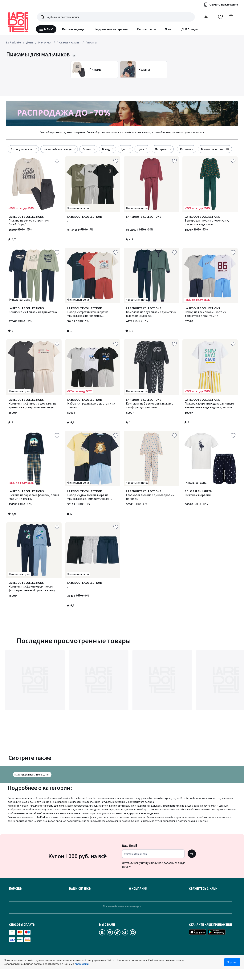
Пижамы (91, 42)
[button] (231, 17)
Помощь (15, 888)
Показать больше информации (122, 906)
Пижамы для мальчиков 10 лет (32, 774)
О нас (168, 29)
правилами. (82, 963)
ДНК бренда (189, 29)
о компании (138, 888)
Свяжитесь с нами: (203, 888)
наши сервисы (80, 888)
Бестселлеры (146, 29)
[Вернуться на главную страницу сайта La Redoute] (18, 22)
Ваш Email (129, 845)
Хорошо (232, 962)
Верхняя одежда (73, 29)
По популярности (22, 149)
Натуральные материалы (111, 29)
